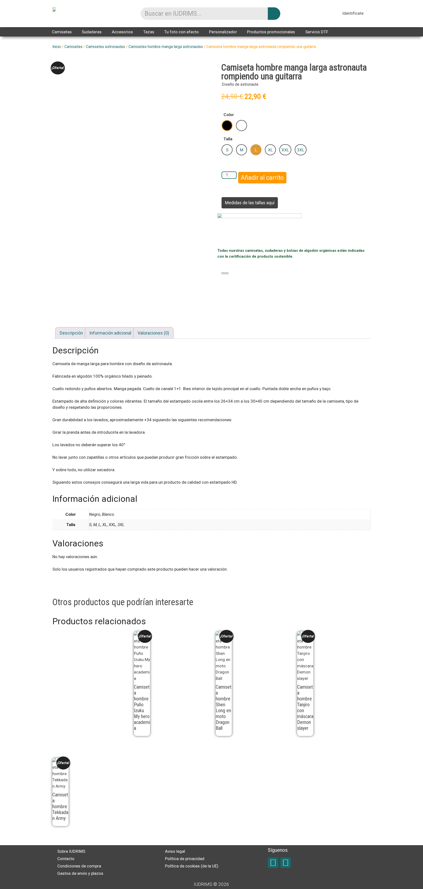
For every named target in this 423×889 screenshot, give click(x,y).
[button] (222, 273)
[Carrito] (369, 14)
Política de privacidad (184, 858)
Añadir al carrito (262, 177)
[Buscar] (274, 13)
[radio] (227, 125)
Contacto (65, 858)
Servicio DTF (316, 31)
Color (228, 114)
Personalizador (223, 31)
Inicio (56, 46)
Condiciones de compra (79, 866)
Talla (227, 138)
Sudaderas (92, 31)
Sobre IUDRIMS (71, 851)
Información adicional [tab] (110, 333)
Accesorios (122, 31)
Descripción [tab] (71, 333)
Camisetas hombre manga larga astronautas (166, 46)
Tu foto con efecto (181, 31)
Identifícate (353, 13)
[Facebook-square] (273, 862)
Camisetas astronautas (105, 46)
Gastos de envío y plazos (80, 873)
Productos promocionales (271, 31)
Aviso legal (175, 851)
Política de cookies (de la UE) (191, 866)
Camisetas (62, 31)
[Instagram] (285, 862)
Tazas (148, 31)
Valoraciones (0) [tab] (153, 333)
